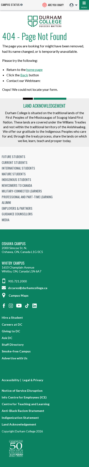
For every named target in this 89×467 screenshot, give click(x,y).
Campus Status (10, 4)
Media (5, 219)
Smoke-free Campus (16, 351)
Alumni (6, 202)
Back (24, 75)
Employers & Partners (17, 208)
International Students (18, 168)
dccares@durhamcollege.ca (27, 288)
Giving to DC (11, 331)
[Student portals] (72, 5)
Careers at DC (12, 324)
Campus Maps (19, 295)
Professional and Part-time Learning (27, 196)
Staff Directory (13, 344)
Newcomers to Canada (17, 185)
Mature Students (14, 173)
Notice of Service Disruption (22, 390)
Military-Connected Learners (22, 191)
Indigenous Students (16, 179)
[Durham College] (44, 21)
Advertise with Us (14, 358)
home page (34, 69)
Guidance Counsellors (17, 213)
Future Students (13, 156)
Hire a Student (12, 317)
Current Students (14, 162)
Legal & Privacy (32, 380)
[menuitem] (72, 5)
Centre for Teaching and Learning (25, 404)
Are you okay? (55, 5)
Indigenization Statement (20, 417)
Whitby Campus (13, 263)
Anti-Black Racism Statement (23, 411)
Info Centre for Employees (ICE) (24, 397)
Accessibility (10, 380)
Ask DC (7, 338)
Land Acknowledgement (44, 106)
